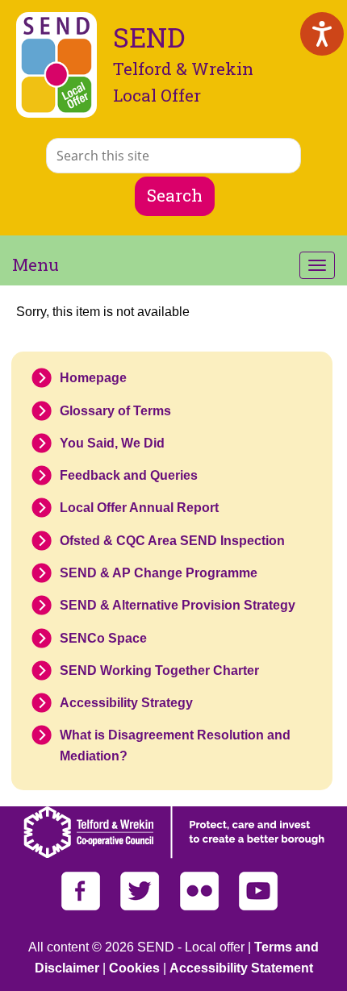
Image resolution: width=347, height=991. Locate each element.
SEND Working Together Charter (159, 670)
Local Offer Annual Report (139, 507)
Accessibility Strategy (126, 703)
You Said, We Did (112, 443)
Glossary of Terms (115, 411)
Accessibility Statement (241, 968)
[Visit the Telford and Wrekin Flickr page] (201, 907)
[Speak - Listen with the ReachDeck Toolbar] (322, 34)
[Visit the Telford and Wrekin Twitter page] (141, 907)
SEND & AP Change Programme (158, 573)
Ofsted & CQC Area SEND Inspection (172, 541)
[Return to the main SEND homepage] (56, 65)
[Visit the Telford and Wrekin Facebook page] (82, 907)
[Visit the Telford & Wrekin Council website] (173, 854)
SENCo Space (103, 638)
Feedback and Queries (129, 475)
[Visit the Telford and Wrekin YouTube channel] (259, 907)
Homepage (93, 378)
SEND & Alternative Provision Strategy (177, 605)
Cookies (134, 968)
